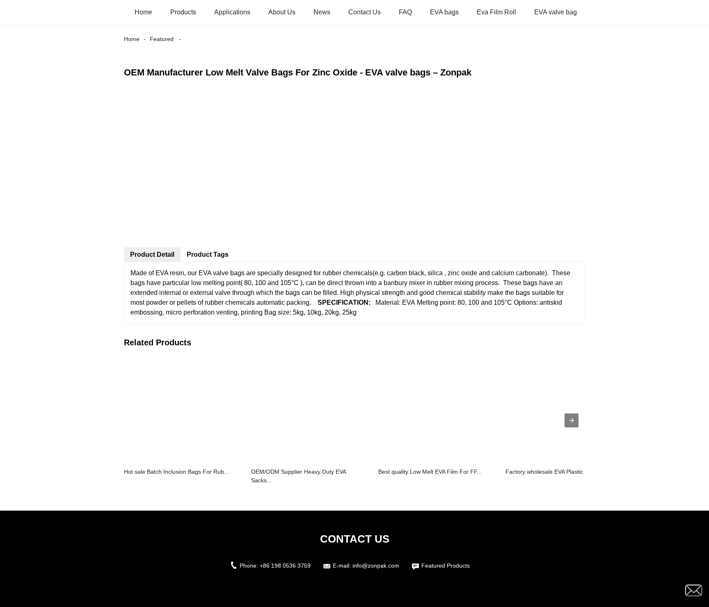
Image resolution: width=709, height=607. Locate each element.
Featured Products (445, 565)
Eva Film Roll (496, 12)
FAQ (405, 12)
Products (183, 12)
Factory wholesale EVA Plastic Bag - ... (555, 471)
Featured (162, 39)
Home (143, 12)
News (321, 12)
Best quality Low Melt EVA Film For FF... (430, 471)
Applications (232, 12)
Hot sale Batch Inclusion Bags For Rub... (176, 471)
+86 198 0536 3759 (285, 565)
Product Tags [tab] (208, 254)
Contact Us (364, 12)
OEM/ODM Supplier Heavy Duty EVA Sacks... (298, 476)
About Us (281, 12)
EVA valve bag (555, 12)
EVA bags (444, 12)
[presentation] (572, 420)
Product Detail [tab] (152, 254)
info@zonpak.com (375, 565)
